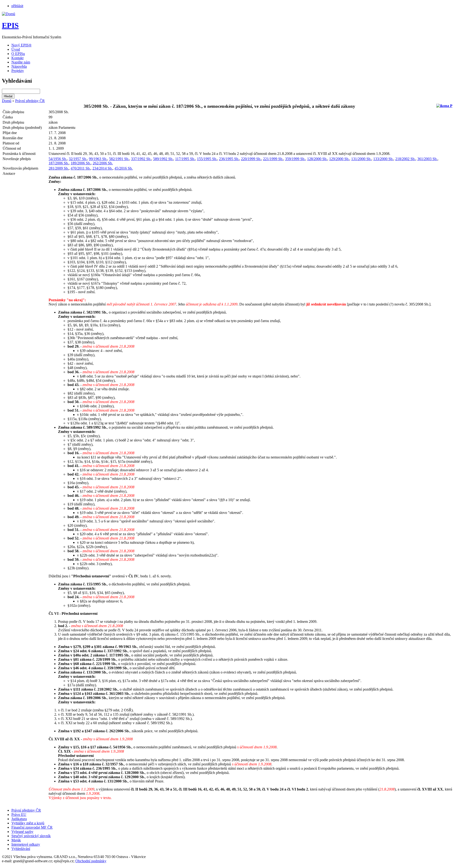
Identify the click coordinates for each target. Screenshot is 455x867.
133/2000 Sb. (383, 159)
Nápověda (19, 66)
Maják (16, 840)
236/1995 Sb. (229, 159)
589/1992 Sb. (163, 159)
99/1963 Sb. (98, 159)
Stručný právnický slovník (31, 836)
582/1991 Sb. (119, 159)
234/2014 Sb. (102, 168)
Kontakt (17, 58)
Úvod (15, 49)
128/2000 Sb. (317, 159)
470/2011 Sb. (81, 168)
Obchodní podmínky (90, 861)
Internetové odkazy (25, 844)
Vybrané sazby (22, 832)
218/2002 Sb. (405, 159)
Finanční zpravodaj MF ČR (32, 827)
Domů (6, 101)
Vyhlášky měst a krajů (27, 823)
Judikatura (19, 819)
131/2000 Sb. (361, 159)
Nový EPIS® (21, 45)
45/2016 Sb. (123, 168)
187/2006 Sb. (59, 163)
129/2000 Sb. (339, 159)
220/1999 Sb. (251, 159)
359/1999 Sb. (295, 159)
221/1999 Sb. (273, 159)
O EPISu (18, 54)
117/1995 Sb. (185, 159)
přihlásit (17, 6)
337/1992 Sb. (141, 159)
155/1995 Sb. (207, 159)
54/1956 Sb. (58, 159)
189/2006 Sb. (81, 163)
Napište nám (20, 62)
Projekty (17, 71)
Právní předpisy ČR (30, 101)
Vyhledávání (20, 849)
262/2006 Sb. (103, 163)
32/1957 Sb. (78, 159)
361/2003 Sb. (427, 159)
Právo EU (18, 815)
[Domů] (8, 14)
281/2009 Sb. (59, 168)
